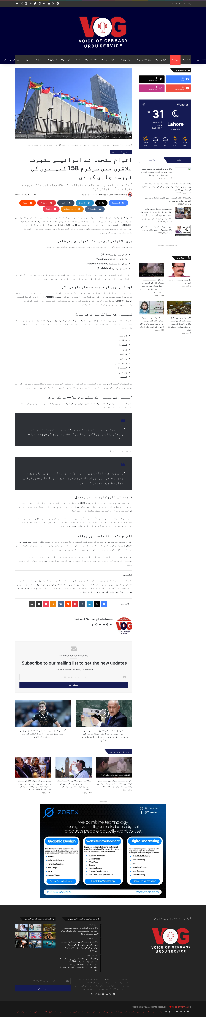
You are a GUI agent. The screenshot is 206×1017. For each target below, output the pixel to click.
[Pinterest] (75, 604)
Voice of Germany (180, 1007)
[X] (97, 604)
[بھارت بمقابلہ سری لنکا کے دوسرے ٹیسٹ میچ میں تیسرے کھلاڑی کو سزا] (35, 935)
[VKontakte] (61, 604)
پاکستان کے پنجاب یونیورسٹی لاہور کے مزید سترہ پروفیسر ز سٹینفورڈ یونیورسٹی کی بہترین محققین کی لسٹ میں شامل (166, 186)
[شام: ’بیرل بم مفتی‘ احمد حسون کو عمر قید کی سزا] (21, 944)
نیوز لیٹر (15, 59)
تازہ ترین (92, 59)
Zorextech (103, 802)
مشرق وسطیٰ (162, 59)
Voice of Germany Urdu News (114, 195)
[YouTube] (100, 624)
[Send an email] (100, 195)
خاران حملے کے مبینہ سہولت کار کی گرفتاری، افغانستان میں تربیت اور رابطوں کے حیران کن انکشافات (114, 783)
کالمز (41, 59)
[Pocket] (46, 604)
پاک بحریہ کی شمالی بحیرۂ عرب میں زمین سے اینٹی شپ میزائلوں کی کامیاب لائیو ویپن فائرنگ (156, 171)
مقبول (178, 159)
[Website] (111, 624)
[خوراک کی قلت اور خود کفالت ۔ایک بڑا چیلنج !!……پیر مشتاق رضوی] (183, 230)
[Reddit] (68, 604)
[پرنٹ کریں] (32, 604)
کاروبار (67, 59)
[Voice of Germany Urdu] (103, 31)
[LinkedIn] (90, 604)
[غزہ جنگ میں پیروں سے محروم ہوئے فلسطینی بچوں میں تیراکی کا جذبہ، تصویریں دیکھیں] (49, 944)
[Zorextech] (103, 850)
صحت (79, 59)
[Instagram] (96, 624)
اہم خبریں (128, 59)
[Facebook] (104, 604)
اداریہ (28, 59)
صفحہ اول (126, 145)
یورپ (175, 59)
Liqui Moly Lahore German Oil (165, 245)
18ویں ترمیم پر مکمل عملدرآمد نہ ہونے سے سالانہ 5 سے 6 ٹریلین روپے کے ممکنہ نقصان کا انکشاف (179, 323)
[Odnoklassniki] (53, 604)
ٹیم (4, 59)
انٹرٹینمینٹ (110, 59)
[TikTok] (93, 624)
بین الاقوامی (145, 59)
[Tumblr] (82, 604)
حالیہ (152, 159)
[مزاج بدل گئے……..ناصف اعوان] (179, 269)
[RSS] (92, 994)
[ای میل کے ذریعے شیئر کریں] (39, 604)
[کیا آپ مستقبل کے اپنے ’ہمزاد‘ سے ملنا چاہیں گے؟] (35, 944)
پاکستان (188, 59)
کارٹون (53, 59)
